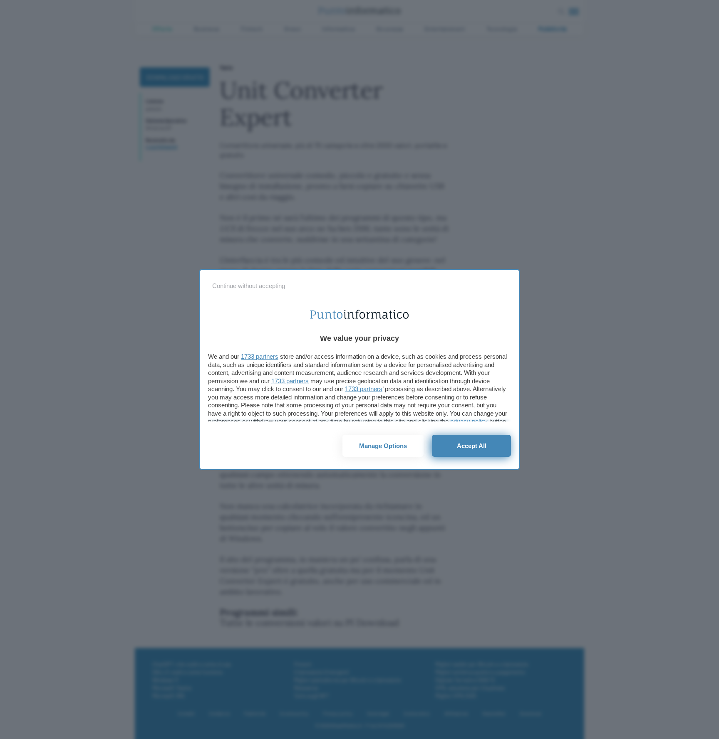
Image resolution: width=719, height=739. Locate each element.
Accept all (471, 445)
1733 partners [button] (259, 356)
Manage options (383, 445)
